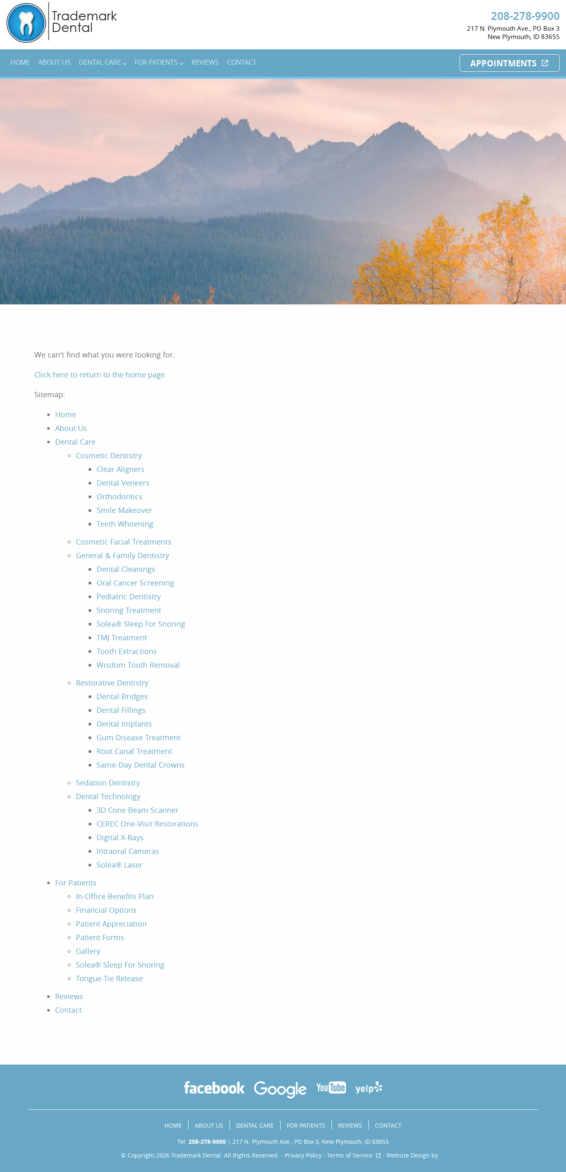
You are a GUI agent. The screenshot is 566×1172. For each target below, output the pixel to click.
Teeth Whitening (125, 524)
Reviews (205, 62)
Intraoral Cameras (128, 851)
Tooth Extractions (127, 651)
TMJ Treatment (122, 637)
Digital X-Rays (120, 837)
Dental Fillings (121, 710)
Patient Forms (100, 937)
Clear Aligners (121, 469)
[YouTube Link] (331, 1088)
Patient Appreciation (111, 924)
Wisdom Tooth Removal (138, 665)
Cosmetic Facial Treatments (124, 542)
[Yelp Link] (369, 1088)
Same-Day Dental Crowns (141, 765)
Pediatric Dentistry (129, 596)
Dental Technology (108, 796)
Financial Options (106, 910)
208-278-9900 (525, 16)
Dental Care (100, 62)
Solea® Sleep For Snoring (141, 624)
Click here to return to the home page (99, 374)
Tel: (201, 1141)
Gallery (88, 951)
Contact (241, 62)
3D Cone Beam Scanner (138, 810)
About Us (54, 62)
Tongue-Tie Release (109, 978)
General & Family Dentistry (122, 555)
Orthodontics (120, 496)
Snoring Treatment (129, 610)
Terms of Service (349, 1155)
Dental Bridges (122, 696)
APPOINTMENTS (503, 63)
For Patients (156, 62)
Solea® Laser (120, 865)
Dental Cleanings (126, 569)
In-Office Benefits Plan (115, 896)
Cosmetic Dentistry (109, 455)
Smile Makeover (124, 510)
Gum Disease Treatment (139, 737)
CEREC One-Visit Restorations (147, 824)
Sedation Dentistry (108, 783)
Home (20, 62)
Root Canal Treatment (134, 751)
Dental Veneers (123, 483)
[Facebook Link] (214, 1088)
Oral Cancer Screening (135, 583)
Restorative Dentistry (112, 683)
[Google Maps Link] (280, 1091)
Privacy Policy (303, 1155)
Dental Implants (124, 724)
